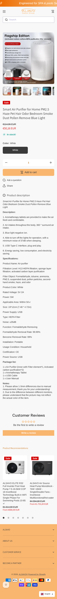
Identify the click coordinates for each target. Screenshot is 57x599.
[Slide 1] (3, 518)
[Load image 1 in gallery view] (7, 91)
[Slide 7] (32, 518)
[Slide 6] (28, 518)
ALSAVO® (23, 574)
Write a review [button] (28, 433)
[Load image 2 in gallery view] (17, 91)
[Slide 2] (8, 518)
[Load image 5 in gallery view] (47, 91)
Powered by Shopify (37, 574)
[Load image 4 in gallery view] (37, 91)
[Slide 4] (18, 518)
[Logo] (28, 11)
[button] (52, 11)
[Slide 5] (23, 518)
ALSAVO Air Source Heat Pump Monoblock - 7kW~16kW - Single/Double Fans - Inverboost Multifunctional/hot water (42, 490)
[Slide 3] (13, 518)
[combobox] (28, 20)
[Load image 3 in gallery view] (27, 91)
